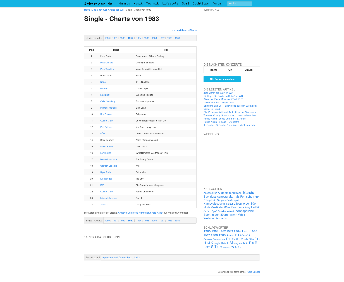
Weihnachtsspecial (215, 218)
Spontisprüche (243, 210)
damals (124, 3)
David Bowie (106, 146)
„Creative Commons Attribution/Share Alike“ (140, 212)
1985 (146, 38)
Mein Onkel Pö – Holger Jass (219, 102)
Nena (103, 81)
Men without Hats (108, 159)
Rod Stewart (106, 114)
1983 (130, 38)
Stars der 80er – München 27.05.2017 (223, 99)
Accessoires (210, 193)
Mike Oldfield (106, 62)
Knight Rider (220, 243)
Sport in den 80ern (216, 214)
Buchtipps (201, 3)
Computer (222, 196)
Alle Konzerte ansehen (222, 79)
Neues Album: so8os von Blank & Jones (225, 118)
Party (247, 207)
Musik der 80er (99, 9)
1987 (161, 38)
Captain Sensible (108, 165)
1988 (169, 38)
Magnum (237, 243)
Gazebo (104, 88)
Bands (248, 192)
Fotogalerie (210, 200)
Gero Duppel (112, 237)
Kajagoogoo (106, 178)
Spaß (185, 3)
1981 (114, 38)
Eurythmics (105, 152)
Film (257, 196)
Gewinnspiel (232, 200)
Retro (207, 247)
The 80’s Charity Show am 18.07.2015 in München (230, 115)
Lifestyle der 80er (245, 203)
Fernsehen (247, 196)
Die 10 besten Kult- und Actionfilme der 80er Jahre (230, 112)
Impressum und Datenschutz (117, 257)
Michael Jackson (108, 107)
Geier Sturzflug (107, 101)
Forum (216, 3)
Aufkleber (236, 193)
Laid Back (105, 94)
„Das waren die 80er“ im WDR (219, 92)
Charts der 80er (116, 9)
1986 (154, 38)
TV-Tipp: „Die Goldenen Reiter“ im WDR (224, 96)
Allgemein (224, 193)
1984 (138, 38)
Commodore (219, 239)
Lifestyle (170, 3)
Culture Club (106, 120)
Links (137, 257)
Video (241, 214)
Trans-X (104, 204)
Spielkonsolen (225, 211)
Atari (231, 235)
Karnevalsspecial (215, 203)
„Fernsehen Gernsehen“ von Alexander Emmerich (229, 125)
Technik (152, 3)
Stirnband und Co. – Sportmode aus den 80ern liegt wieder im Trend (230, 107)
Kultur (229, 203)
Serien (207, 211)
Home (87, 9)
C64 (244, 235)
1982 (122, 38)
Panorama (237, 207)
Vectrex (227, 247)
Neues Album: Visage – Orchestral (222, 121)
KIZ (102, 185)
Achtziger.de (98, 4)
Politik (255, 207)
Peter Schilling (107, 68)
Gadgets (221, 200)
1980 (107, 38)
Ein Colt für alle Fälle (243, 239)
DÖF (102, 133)
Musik (138, 3)
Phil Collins (105, 126)
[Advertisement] (230, 33)
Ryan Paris (105, 172)
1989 (177, 38)
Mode (207, 207)
